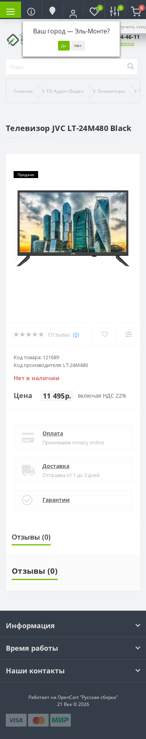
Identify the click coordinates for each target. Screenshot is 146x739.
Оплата (52, 433)
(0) (76, 334)
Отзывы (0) (31, 537)
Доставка (55, 466)
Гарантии (56, 499)
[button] (73, 13)
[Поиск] (130, 67)
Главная (23, 91)
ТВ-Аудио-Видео (65, 91)
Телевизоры (111, 91)
